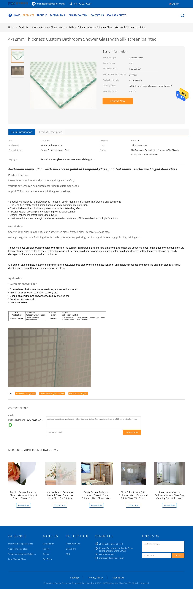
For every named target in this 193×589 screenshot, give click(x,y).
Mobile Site (118, 578)
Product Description (50, 132)
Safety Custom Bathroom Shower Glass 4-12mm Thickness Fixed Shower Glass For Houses (97, 497)
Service (46, 554)
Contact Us (97, 15)
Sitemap (74, 578)
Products (28, 15)
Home (16, 15)
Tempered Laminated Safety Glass (23, 554)
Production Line (73, 543)
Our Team (47, 559)
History (46, 548)
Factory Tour (58, 15)
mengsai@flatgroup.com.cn (51, 3)
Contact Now (117, 101)
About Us (42, 15)
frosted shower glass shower (52, 393)
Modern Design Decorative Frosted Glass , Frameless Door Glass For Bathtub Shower (60, 497)
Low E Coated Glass (17, 559)
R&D (68, 554)
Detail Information (21, 132)
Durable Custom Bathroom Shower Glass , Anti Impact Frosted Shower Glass (23, 495)
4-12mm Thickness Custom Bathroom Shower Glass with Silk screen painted (107, 27)
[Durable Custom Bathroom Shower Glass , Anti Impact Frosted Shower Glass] (24, 473)
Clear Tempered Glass (18, 548)
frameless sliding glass (25, 393)
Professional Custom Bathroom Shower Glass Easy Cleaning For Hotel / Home (169, 495)
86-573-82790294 (83, 4)
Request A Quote (116, 15)
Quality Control (78, 15)
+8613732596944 (33, 419)
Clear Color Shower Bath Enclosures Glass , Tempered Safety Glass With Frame (133, 495)
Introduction (48, 543)
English (175, 3)
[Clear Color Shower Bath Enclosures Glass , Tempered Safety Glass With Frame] (133, 473)
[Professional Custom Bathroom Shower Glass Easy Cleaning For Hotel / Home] (170, 473)
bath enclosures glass (78, 393)
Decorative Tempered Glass (20, 543)
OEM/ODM (71, 548)
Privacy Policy (96, 578)
